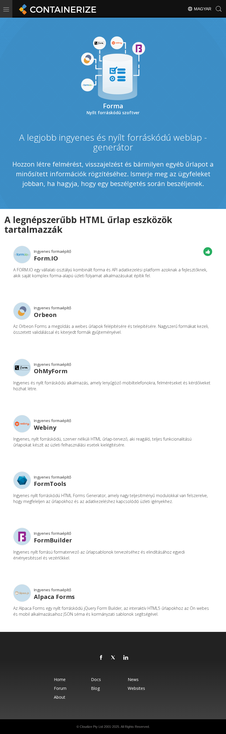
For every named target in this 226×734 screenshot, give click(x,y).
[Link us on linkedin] (126, 658)
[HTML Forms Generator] (22, 480)
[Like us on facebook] (101, 658)
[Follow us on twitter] (113, 658)
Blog (95, 688)
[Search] (218, 9)
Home (60, 679)
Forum (60, 688)
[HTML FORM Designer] (22, 424)
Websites (136, 688)
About (59, 697)
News (133, 679)
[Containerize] (56, 8)
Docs (96, 679)
